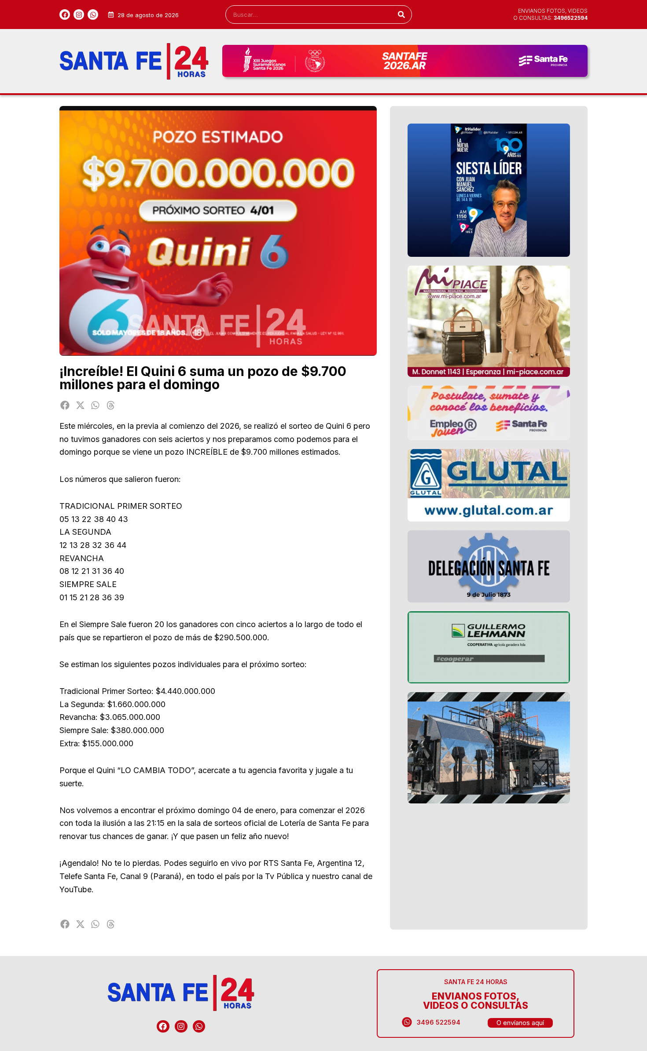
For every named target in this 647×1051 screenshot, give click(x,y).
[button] (64, 405)
